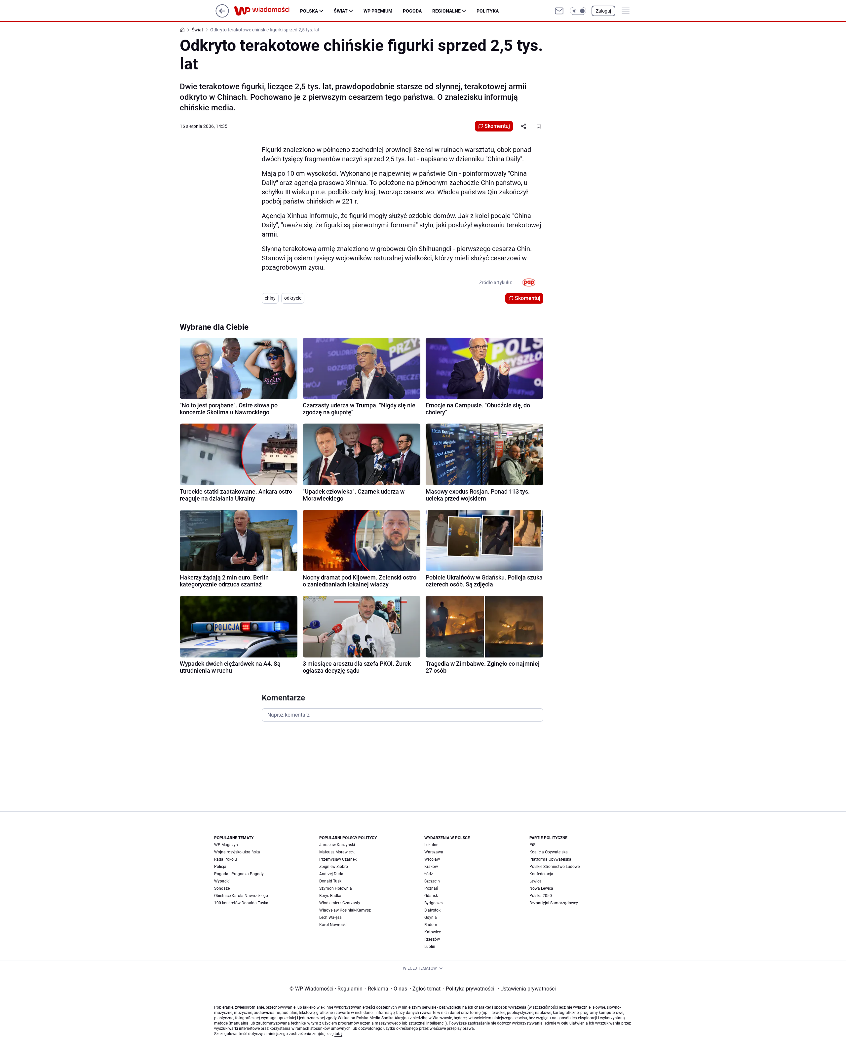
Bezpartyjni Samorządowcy (553, 903)
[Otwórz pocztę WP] (559, 11)
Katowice (432, 932)
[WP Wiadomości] (267, 11)
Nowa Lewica (541, 888)
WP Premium (378, 11)
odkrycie (292, 298)
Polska (309, 11)
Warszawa (433, 852)
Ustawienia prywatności (527, 989)
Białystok (432, 910)
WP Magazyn (226, 844)
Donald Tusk (330, 881)
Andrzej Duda (331, 874)
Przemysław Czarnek (338, 859)
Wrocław (432, 859)
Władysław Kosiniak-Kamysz (345, 910)
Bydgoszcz (433, 903)
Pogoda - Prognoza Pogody (239, 874)
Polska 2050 (540, 895)
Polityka (488, 11)
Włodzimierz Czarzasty (339, 903)
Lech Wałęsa (330, 917)
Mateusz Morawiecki (337, 852)
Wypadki (222, 881)
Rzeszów (432, 939)
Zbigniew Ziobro (333, 866)
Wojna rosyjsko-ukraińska (237, 852)
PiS (532, 844)
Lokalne (431, 844)
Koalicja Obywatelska (548, 852)
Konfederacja (541, 874)
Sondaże (222, 888)
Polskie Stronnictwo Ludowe (554, 866)
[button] (578, 11)
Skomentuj (497, 126)
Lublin (429, 946)
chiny (270, 298)
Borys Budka (330, 895)
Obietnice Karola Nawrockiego (241, 895)
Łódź (428, 874)
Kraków (431, 866)
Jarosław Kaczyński (337, 844)
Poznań (431, 888)
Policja (220, 866)
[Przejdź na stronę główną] (222, 16)
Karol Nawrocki (333, 924)
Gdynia (430, 917)
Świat (341, 11)
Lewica (535, 881)
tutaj (338, 1033)
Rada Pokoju (225, 859)
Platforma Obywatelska (550, 859)
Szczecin (432, 881)
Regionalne (446, 11)
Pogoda (412, 11)
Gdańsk (431, 895)
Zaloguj (603, 11)
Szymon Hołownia (335, 888)
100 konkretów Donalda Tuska (241, 903)
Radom (430, 924)
